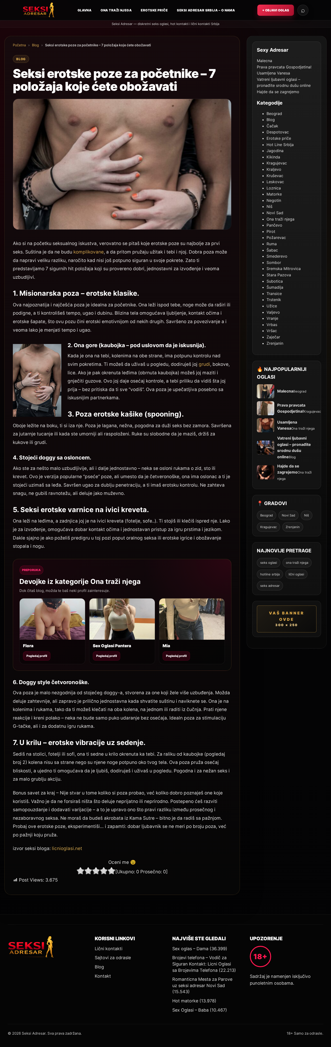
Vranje (272, 318)
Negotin (274, 200)
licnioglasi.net (66, 848)
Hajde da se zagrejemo (278, 91)
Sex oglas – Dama (190, 948)
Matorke (274, 194)
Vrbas (272, 324)
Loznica (274, 188)
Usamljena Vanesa (273, 73)
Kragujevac (277, 163)
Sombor (274, 262)
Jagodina (275, 150)
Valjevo (273, 312)
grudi (204, 364)
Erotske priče (154, 10)
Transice (274, 293)
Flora (28, 645)
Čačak (272, 125)
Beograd (274, 113)
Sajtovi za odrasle (113, 957)
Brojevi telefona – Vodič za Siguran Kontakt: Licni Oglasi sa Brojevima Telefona (201, 964)
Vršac (272, 330)
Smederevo (277, 256)
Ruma (272, 243)
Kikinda (273, 157)
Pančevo (274, 225)
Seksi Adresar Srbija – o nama (206, 10)
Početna (19, 45)
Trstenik (274, 299)
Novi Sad (275, 212)
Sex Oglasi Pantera (112, 645)
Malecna (264, 60)
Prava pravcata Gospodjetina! (284, 67)
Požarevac (276, 237)
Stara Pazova (279, 274)
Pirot (271, 231)
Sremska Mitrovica (284, 268)
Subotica (275, 281)
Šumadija (275, 287)
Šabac (272, 250)
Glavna (85, 10)
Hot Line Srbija (280, 144)
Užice (272, 305)
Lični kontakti (108, 948)
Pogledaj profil (36, 656)
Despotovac (278, 132)
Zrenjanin (275, 343)
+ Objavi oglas (275, 10)
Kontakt (103, 976)
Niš (269, 206)
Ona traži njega (116, 10)
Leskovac (275, 181)
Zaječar (273, 337)
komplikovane (88, 252)
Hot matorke (185, 1000)
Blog (35, 45)
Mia (166, 645)
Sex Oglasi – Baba (190, 1010)
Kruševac (275, 175)
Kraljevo (274, 169)
